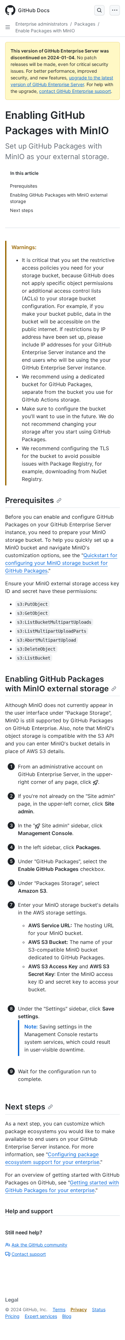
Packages (84, 24)
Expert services (41, 1316)
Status (98, 1309)
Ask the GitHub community (39, 1244)
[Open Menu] (115, 10)
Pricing (12, 1316)
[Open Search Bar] (99, 10)
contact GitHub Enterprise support (75, 91)
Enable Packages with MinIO (45, 30)
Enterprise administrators (41, 24)
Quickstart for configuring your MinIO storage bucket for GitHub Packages (61, 563)
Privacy (79, 1309)
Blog (66, 1316)
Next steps (25, 1106)
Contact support (29, 1254)
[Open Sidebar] (8, 27)
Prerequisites (29, 500)
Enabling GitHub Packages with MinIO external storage (57, 683)
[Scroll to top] (110, 1326)
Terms (59, 1309)
